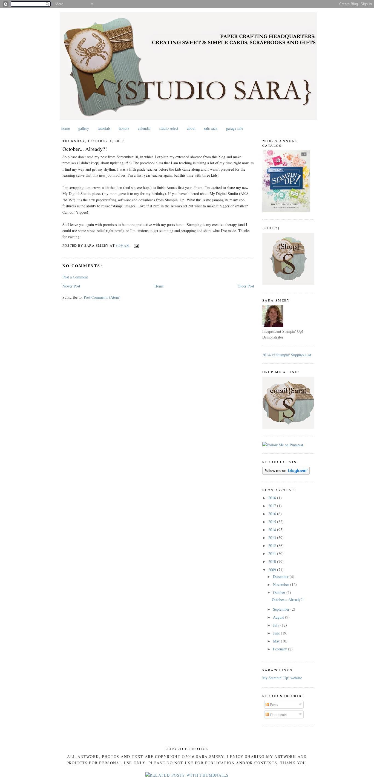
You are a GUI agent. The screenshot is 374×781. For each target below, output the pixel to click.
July (276, 625)
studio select (168, 128)
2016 (272, 513)
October (279, 592)
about (191, 128)
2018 (272, 497)
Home (159, 286)
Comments (277, 714)
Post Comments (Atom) (102, 297)
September (281, 609)
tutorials (104, 128)
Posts (273, 704)
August (279, 617)
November (281, 584)
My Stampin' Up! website (282, 677)
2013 (272, 537)
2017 (272, 505)
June (277, 633)
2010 (272, 561)
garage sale (234, 128)
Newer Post (71, 286)
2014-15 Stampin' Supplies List (286, 354)
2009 (272, 569)
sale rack (210, 128)
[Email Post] (135, 245)
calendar (144, 128)
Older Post (246, 286)
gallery (83, 128)
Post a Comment (75, 277)
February (280, 649)
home (65, 128)
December (281, 576)
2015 (272, 521)
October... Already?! (84, 149)
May (277, 641)
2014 (272, 529)
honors (124, 128)
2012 (272, 545)
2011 (272, 553)
